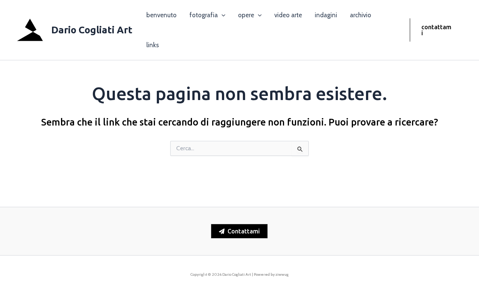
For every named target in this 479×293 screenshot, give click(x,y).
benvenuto (161, 15)
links (152, 45)
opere (246, 15)
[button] (221, 15)
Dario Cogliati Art (91, 29)
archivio (360, 15)
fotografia (203, 15)
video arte (288, 15)
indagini (326, 15)
